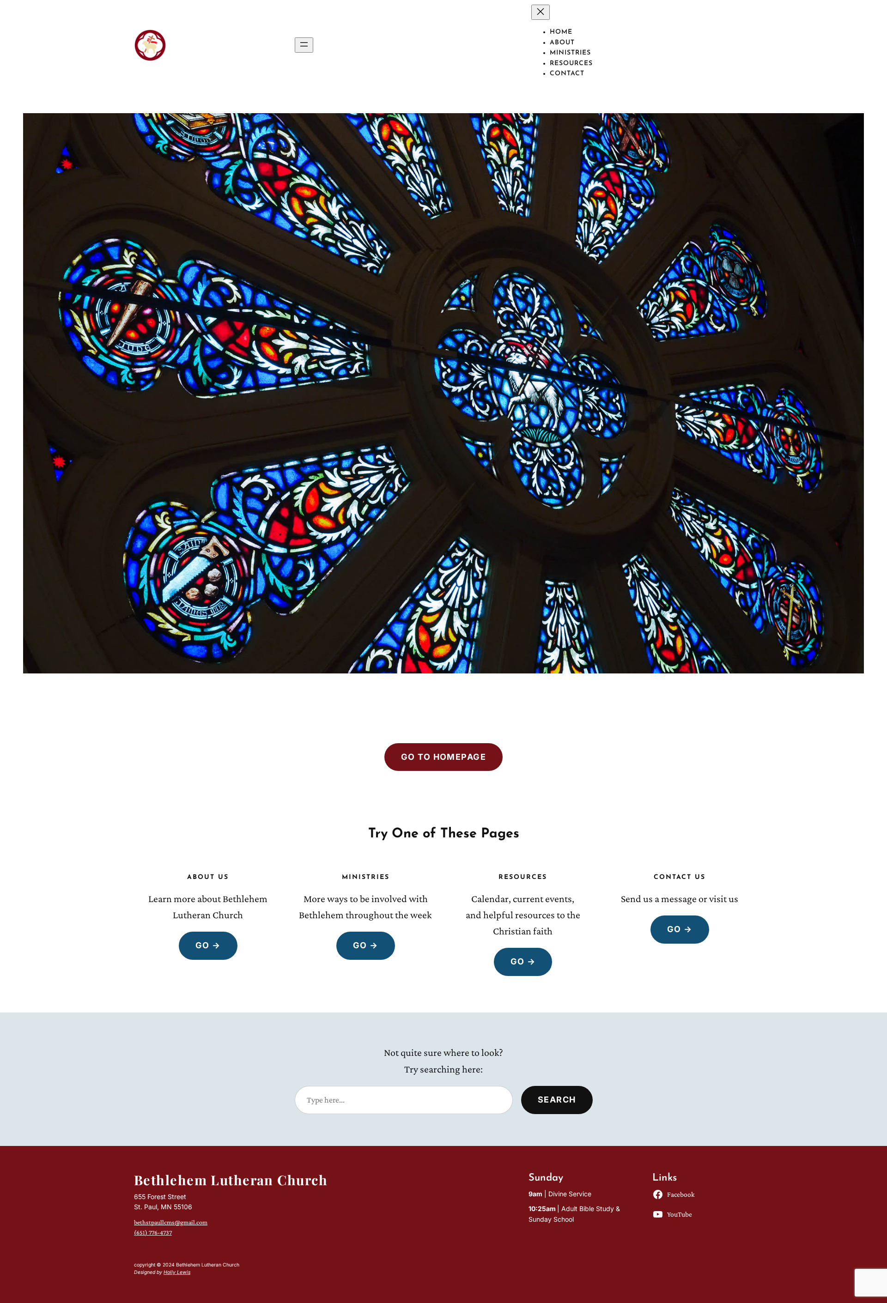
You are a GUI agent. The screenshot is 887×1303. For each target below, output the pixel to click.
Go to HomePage (443, 757)
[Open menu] (304, 45)
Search (557, 1099)
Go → (208, 945)
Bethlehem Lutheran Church (231, 1179)
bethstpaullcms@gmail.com (170, 1222)
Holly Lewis (177, 1272)
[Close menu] (540, 12)
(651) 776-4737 (153, 1232)
